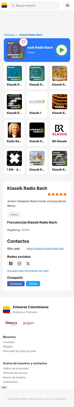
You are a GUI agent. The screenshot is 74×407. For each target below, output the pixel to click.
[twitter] (28, 263)
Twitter (33, 283)
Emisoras (9, 34)
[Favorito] (23, 42)
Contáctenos (10, 381)
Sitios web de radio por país (19, 350)
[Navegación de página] (67, 5)
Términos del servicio (15, 372)
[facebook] (10, 263)
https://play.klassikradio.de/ (45, 248)
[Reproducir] (61, 50)
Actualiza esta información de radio (27, 270)
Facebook (16, 283)
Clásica (14, 214)
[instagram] (19, 263)
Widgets (8, 346)
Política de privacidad (15, 368)
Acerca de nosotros (14, 377)
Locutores (9, 342)
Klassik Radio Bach (30, 34)
